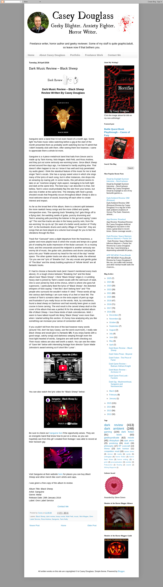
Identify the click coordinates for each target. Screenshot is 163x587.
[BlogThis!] (60, 513)
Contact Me (114, 55)
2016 (109, 312)
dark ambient (114, 428)
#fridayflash (114, 441)
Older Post (91, 526)
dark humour (123, 449)
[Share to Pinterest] (67, 513)
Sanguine (55, 519)
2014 (109, 407)
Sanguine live (55, 433)
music (76, 516)
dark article (129, 441)
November (114, 319)
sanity (128, 454)
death (126, 443)
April (111, 345)
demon (110, 454)
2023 (109, 286)
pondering (113, 443)
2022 (109, 289)
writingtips (108, 457)
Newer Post (34, 526)
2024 (109, 282)
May (111, 341)
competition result (111, 451)
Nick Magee (83, 516)
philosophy (108, 446)
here (60, 474)
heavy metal (60, 516)
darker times (129, 451)
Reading (119, 465)
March (112, 391)
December (114, 315)
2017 (109, 308)
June (111, 337)
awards (128, 465)
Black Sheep (40, 516)
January (113, 398)
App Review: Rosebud (116, 219)
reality (119, 454)
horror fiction (120, 457)
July (111, 334)
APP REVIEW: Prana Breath (119, 255)
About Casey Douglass (52, 55)
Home (31, 55)
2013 (109, 411)
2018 (109, 304)
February (113, 395)
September (114, 326)
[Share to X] (63, 513)
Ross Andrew (46, 519)
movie (131, 437)
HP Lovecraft (124, 446)
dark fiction (127, 432)
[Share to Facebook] (65, 513)
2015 (109, 403)
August (112, 330)
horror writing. (123, 459)
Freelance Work (94, 55)
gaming (108, 432)
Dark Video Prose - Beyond (120, 354)
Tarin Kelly (64, 519)
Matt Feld (69, 516)
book (119, 434)
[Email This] (58, 513)
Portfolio (75, 55)
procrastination (116, 462)
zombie (128, 462)
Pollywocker (108, 465)
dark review (50, 516)
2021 (109, 293)
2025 (109, 278)
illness (107, 449)
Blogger (121, 571)
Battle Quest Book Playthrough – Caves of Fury (117, 132)
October (112, 322)
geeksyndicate (111, 437)
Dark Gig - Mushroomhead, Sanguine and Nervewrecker (120, 384)
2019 (109, 301)
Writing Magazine (110, 467)
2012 (109, 414)
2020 (109, 297)
